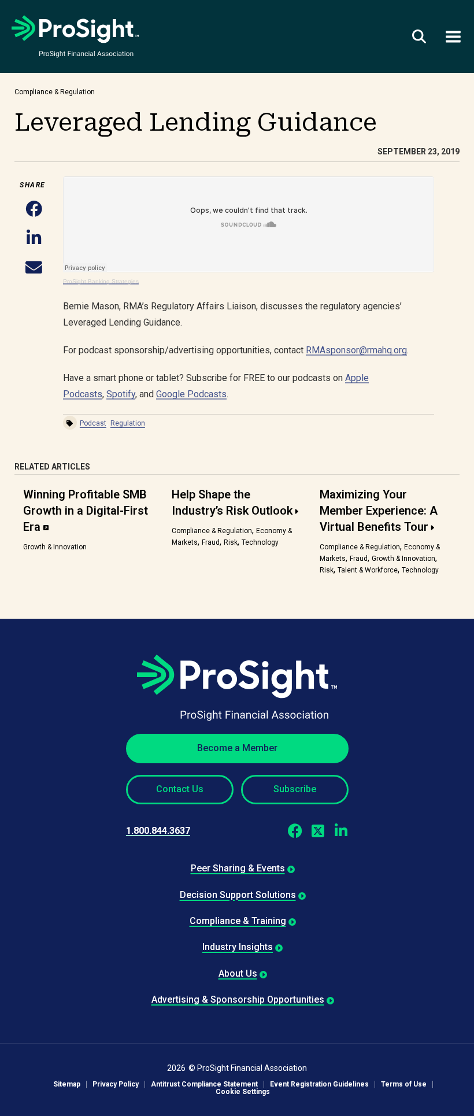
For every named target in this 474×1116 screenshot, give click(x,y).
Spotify (120, 394)
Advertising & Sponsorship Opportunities (237, 999)
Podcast (93, 423)
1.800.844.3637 (158, 830)
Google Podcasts (191, 394)
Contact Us (179, 789)
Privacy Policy (115, 1084)
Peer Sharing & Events (238, 868)
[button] (34, 209)
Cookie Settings (243, 1092)
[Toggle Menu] (453, 36)
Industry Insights (237, 946)
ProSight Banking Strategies (101, 281)
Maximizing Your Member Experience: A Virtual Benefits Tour (379, 510)
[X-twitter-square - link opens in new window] (318, 830)
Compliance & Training (238, 920)
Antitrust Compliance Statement (204, 1084)
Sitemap (66, 1084)
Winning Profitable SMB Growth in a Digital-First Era (85, 510)
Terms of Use (404, 1084)
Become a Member (237, 747)
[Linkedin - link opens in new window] (341, 830)
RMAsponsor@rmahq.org (356, 350)
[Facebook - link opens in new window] (295, 830)
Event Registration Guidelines (319, 1084)
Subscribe (294, 789)
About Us (238, 973)
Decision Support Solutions (238, 894)
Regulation (127, 423)
